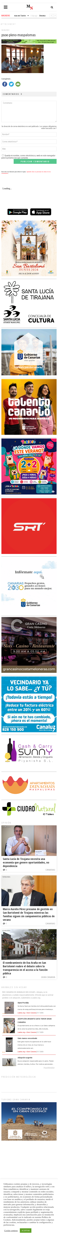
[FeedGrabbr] (29, 1068)
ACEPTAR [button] (26, 1230)
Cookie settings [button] (11, 1230)
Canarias (50, 870)
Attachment (8, 24)
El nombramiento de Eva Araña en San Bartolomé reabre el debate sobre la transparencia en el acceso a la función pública (25, 968)
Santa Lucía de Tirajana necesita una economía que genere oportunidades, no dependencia (26, 862)
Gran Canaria (48, 977)
